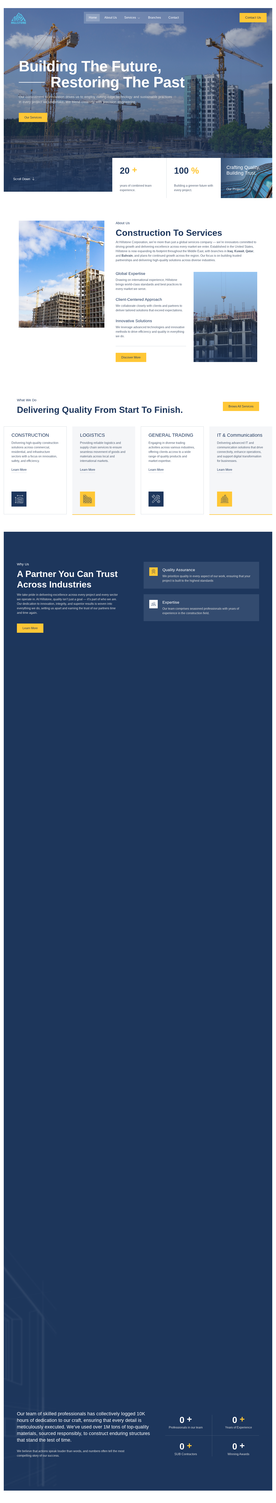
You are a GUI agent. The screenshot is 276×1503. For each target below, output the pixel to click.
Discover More (131, 357)
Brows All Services (240, 406)
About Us (110, 17)
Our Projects (235, 189)
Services (130, 17)
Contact (173, 17)
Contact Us (253, 17)
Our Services (33, 117)
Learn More (19, 469)
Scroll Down (21, 179)
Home (93, 17)
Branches (154, 17)
